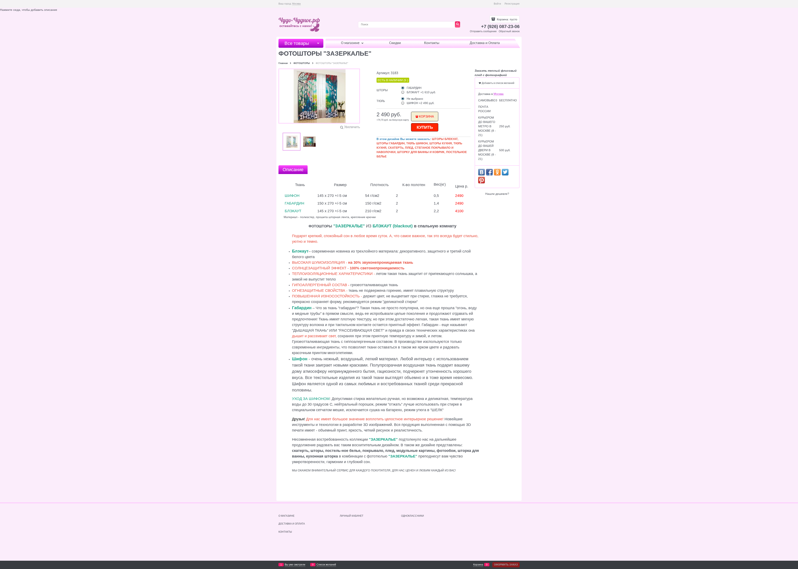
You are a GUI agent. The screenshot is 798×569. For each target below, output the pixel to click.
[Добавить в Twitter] (505, 172)
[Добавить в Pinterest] (481, 180)
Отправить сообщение (483, 31)
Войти (497, 3)
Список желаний (326, 564)
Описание (293, 169)
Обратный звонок (509, 31)
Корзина (426, 116)
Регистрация (512, 3)
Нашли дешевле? (497, 193)
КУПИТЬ (425, 127)
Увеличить (352, 127)
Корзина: (506, 19)
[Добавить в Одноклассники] (497, 172)
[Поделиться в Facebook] (489, 172)
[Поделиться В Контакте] (481, 172)
